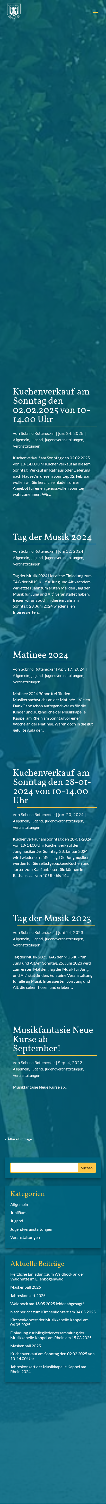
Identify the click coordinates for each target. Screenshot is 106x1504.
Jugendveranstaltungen (64, 440)
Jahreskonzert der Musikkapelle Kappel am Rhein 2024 (48, 1369)
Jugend (37, 440)
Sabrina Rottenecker (38, 433)
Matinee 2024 (41, 655)
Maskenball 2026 (25, 1287)
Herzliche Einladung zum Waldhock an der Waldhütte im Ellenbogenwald (47, 1276)
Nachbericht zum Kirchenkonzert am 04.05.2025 (53, 1311)
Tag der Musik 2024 (52, 537)
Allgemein (21, 440)
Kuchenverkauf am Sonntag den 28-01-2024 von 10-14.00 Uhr (52, 787)
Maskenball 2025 (25, 1345)
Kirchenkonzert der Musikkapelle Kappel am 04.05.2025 (49, 1322)
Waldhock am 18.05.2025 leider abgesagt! (47, 1303)
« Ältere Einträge (18, 1139)
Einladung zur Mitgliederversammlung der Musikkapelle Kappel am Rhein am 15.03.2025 (51, 1335)
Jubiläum (18, 1212)
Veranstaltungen (26, 446)
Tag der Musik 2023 (52, 919)
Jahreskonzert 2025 (28, 1295)
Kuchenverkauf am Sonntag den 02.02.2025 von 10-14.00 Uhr (51, 406)
